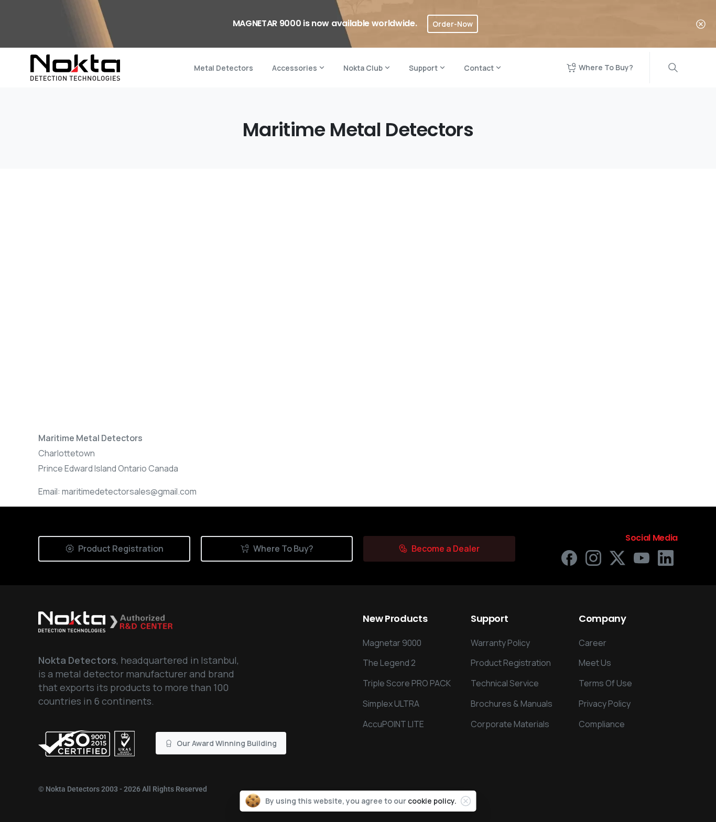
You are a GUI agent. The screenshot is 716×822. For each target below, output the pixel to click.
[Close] (701, 24)
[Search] (673, 67)
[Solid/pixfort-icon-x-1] (617, 557)
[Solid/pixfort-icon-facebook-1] (569, 557)
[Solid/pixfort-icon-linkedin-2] (666, 557)
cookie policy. (432, 801)
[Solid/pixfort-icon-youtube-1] (642, 557)
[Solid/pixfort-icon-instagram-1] (593, 557)
